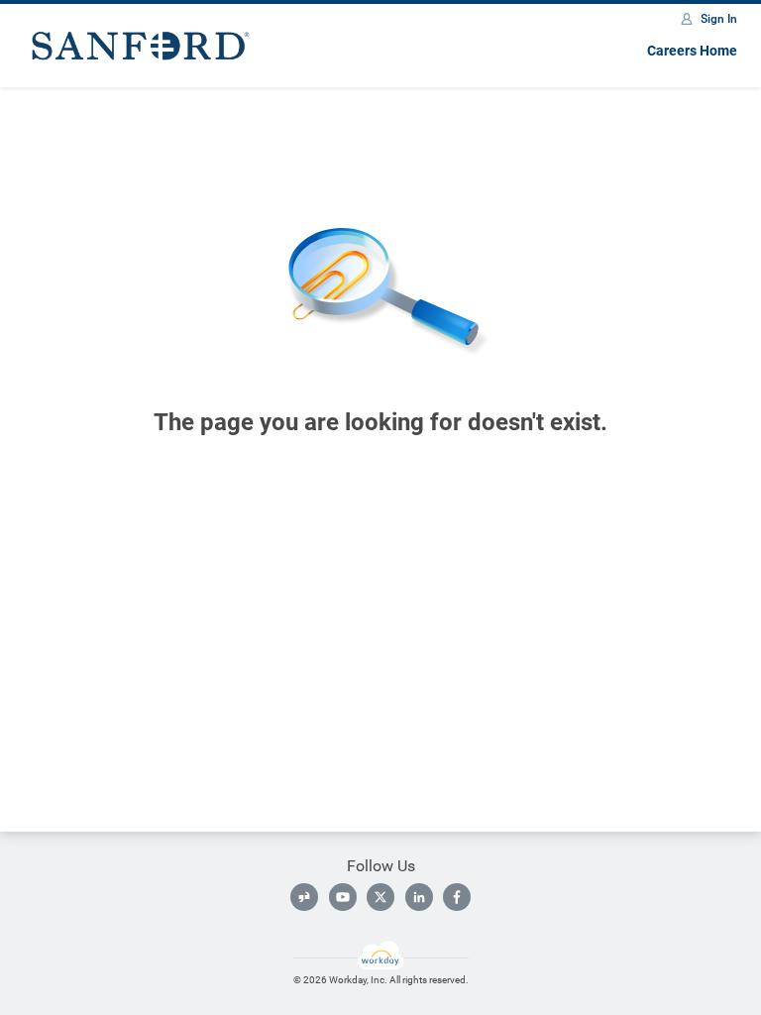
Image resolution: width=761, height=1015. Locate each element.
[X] (380, 897)
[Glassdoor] (304, 897)
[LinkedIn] (419, 897)
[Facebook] (457, 897)
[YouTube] (343, 897)
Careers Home (692, 50)
